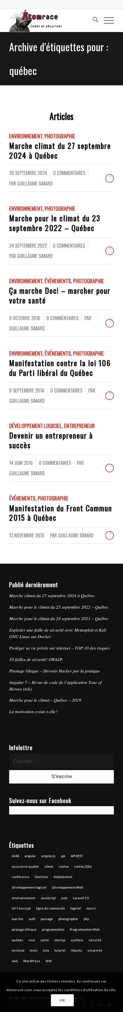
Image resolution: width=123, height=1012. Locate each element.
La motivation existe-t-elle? (33, 711)
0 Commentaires (69, 172)
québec (17, 940)
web (15, 961)
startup (59, 940)
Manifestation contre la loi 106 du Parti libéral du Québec (60, 367)
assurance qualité (25, 866)
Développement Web (67, 887)
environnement (23, 898)
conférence (20, 877)
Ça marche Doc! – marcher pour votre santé (59, 295)
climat (48, 866)
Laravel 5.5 (81, 898)
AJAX (15, 856)
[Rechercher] (92, 20)
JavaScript (48, 898)
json (64, 898)
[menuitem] (92, 20)
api (63, 856)
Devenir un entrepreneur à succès (51, 440)
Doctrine (41, 877)
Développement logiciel (35, 425)
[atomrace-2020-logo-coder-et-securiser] (51, 20)
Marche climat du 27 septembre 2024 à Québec (60, 150)
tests (33, 950)
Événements (58, 281)
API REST (77, 856)
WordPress (31, 961)
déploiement (62, 877)
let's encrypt (21, 908)
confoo (64, 866)
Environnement (25, 136)
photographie (68, 919)
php (86, 919)
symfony (77, 940)
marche (17, 919)
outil (32, 919)
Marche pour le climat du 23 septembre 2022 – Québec (54, 222)
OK (62, 1000)
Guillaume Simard (35, 183)
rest (32, 940)
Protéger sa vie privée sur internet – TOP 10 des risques (59, 648)
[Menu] (106, 20)
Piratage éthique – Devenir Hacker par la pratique (54, 671)
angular (30, 856)
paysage (47, 919)
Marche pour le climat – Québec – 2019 (45, 700)
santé (44, 940)
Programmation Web (85, 929)
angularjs (48, 856)
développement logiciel (29, 887)
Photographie (60, 136)
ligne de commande (50, 908)
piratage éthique (24, 929)
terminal (18, 950)
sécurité (95, 940)
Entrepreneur (79, 425)
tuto (46, 950)
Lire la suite (109, 178)
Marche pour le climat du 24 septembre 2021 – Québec (59, 618)
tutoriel (60, 950)
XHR (48, 961)
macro (91, 908)
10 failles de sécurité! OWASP (35, 659)
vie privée (95, 950)
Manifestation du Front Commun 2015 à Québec (60, 512)
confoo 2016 (83, 866)
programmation (53, 929)
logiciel (75, 908)
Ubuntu (76, 950)
